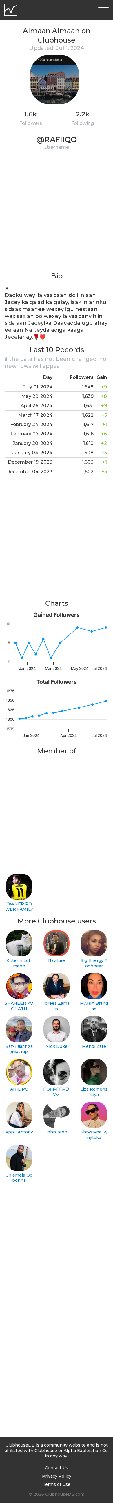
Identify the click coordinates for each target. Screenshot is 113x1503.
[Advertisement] (56, 214)
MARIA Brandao (94, 1006)
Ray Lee (56, 960)
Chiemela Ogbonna (19, 1177)
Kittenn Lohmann (19, 963)
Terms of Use (56, 1484)
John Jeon (56, 1132)
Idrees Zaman (56, 1006)
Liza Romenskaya (93, 1092)
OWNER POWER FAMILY (19, 906)
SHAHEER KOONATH (19, 1006)
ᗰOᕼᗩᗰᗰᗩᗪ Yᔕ (56, 1092)
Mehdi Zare (94, 1046)
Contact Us (56, 1467)
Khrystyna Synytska (93, 1134)
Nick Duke (56, 1046)
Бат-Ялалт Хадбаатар (19, 1049)
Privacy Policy (56, 1476)
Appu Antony (19, 1132)
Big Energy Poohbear (94, 963)
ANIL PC (19, 1089)
